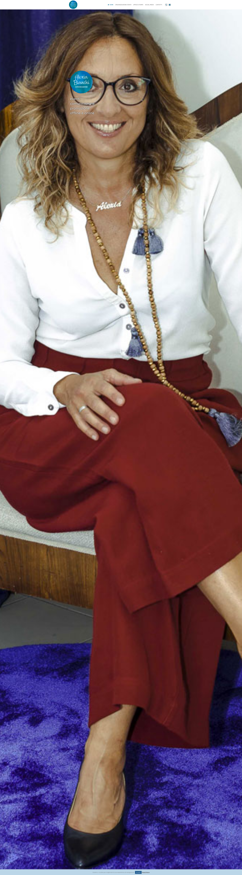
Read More (146, 872)
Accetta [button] (138, 872)
